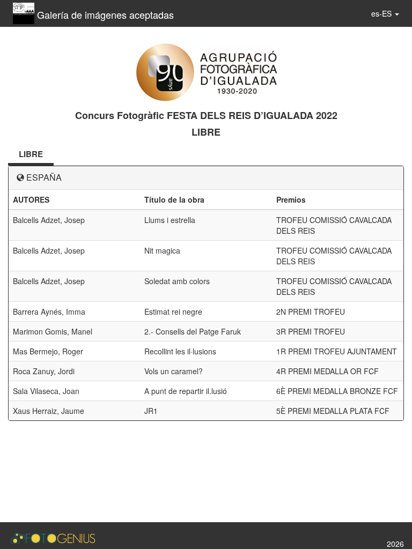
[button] (385, 13)
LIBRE (31, 154)
